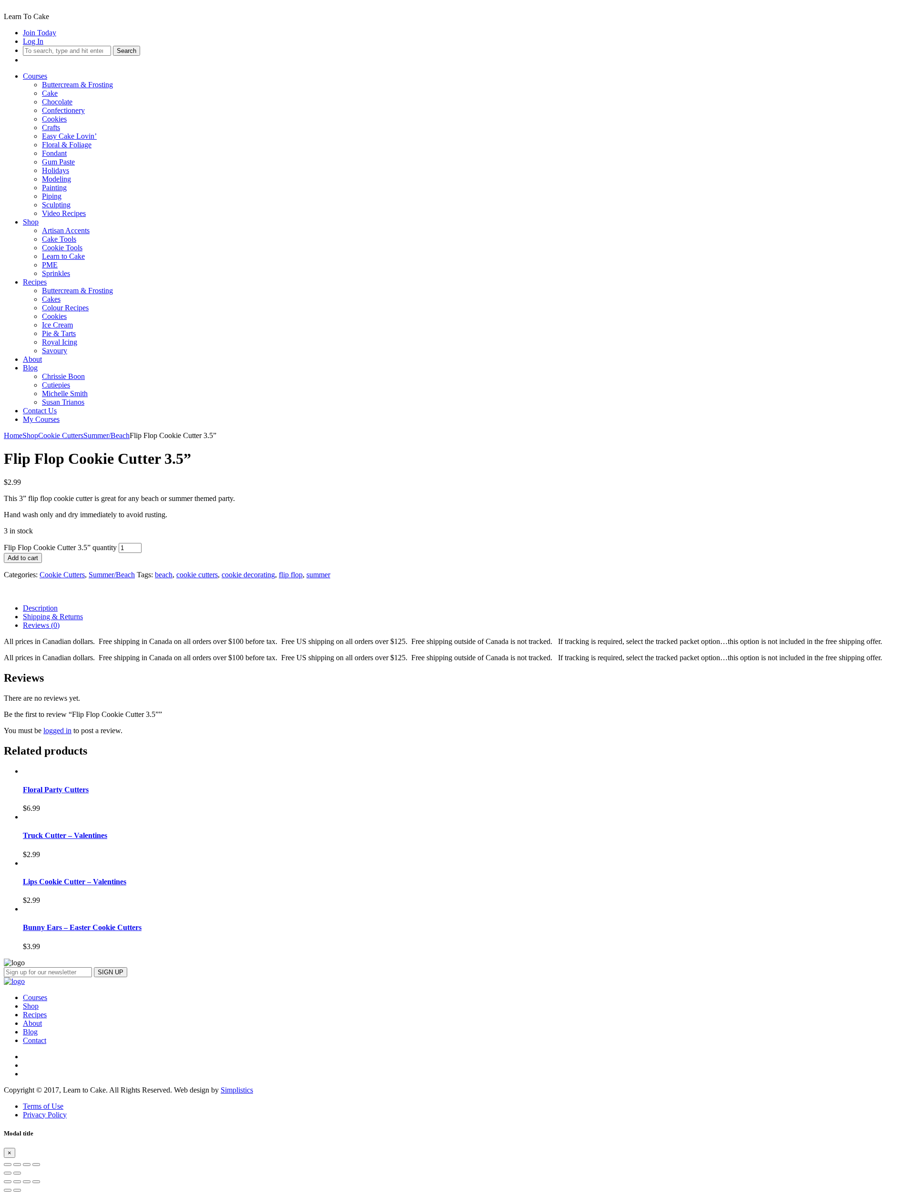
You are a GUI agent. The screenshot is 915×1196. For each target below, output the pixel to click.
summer (318, 575)
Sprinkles (56, 273)
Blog (30, 368)
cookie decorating (248, 575)
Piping (51, 196)
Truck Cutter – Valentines (65, 835)
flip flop (291, 575)
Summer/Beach (106, 435)
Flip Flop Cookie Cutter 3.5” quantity (60, 547)
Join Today (39, 33)
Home (13, 435)
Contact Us (40, 411)
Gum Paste (58, 162)
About (32, 359)
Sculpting (56, 205)
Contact (34, 1040)
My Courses (41, 419)
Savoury (54, 351)
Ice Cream (57, 325)
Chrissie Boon (63, 376)
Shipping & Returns (53, 617)
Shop (31, 222)
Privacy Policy (45, 1115)
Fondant (54, 153)
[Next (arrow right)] (17, 1173)
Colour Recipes (65, 308)
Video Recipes (64, 213)
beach (164, 575)
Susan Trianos (63, 402)
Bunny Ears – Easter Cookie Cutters (82, 927)
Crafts (51, 127)
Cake (50, 93)
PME (50, 265)
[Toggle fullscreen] (26, 1164)
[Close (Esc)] (7, 1164)
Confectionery (63, 110)
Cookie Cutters (60, 435)
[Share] (17, 1164)
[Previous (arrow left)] (7, 1173)
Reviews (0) (41, 625)
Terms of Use (43, 1106)
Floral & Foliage (67, 145)
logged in (57, 730)
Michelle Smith (65, 393)
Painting (54, 188)
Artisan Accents (66, 230)
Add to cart (23, 558)
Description (40, 608)
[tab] (467, 608)
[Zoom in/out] (36, 1164)
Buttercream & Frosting (77, 85)
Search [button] (126, 50)
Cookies (54, 119)
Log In (33, 41)
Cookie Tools (62, 248)
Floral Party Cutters (56, 790)
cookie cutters (197, 575)
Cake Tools (59, 239)
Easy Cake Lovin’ (69, 136)
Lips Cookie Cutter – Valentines (74, 882)
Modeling (56, 179)
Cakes (51, 299)
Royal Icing (59, 342)
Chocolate (57, 102)
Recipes (35, 282)
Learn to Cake (63, 256)
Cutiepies (56, 385)
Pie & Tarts (59, 333)
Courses (35, 76)
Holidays (55, 170)
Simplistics (237, 1090)
